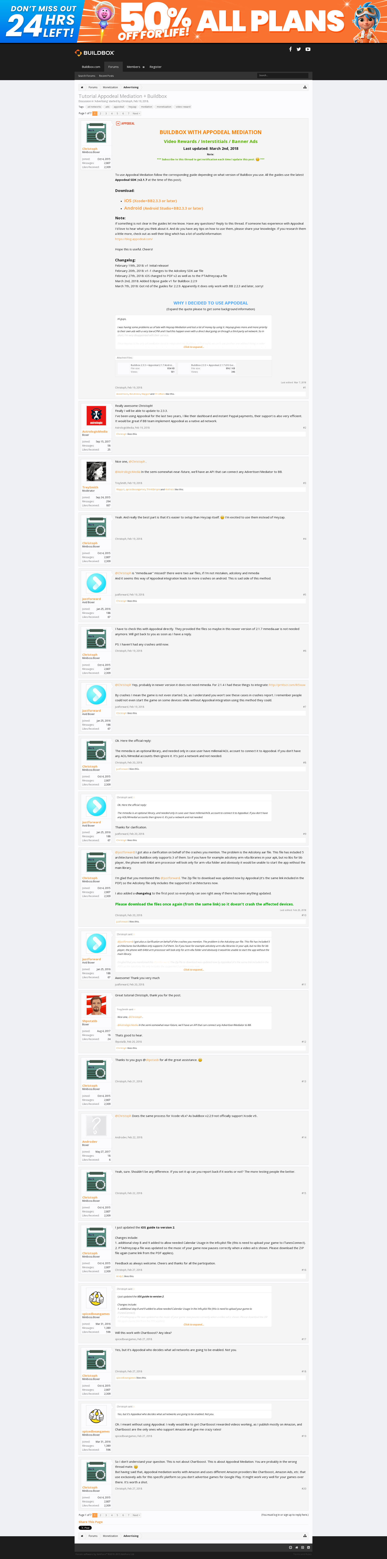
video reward (183, 106)
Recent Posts (106, 76)
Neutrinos (135, 393)
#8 (304, 762)
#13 (304, 1081)
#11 (304, 984)
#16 (304, 1270)
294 (108, 501)
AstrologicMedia (94, 431)
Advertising (101, 101)
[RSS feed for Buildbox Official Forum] (308, 1547)
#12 (304, 1041)
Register (156, 67)
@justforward (124, 852)
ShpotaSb (89, 1021)
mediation (146, 106)
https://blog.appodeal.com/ (134, 239)
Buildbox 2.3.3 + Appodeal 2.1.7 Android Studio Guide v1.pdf (163, 365)
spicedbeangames (135, 489)
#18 (304, 1371)
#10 (304, 915)
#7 (304, 707)
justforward (91, 599)
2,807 (107, 163)
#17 (304, 1339)
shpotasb (152, 1060)
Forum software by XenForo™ (105, 1554)
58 (109, 445)
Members (133, 67)
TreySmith (90, 487)
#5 (304, 594)
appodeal (119, 106)
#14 (304, 1137)
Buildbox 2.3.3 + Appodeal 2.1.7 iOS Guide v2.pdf (217, 365)
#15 (304, 1193)
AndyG (120, 1276)
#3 (304, 483)
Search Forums (86, 76)
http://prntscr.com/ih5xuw (287, 685)
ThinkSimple (153, 489)
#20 (304, 1488)
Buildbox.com (91, 67)
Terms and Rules (302, 1554)
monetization (164, 106)
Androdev (89, 1141)
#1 (304, 387)
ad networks (94, 106)
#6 (304, 651)
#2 (304, 427)
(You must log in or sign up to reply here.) (284, 1515)
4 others (169, 489)
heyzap (132, 106)
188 (108, 613)
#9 (304, 834)
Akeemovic (122, 393)
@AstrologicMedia (127, 472)
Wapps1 (145, 393)
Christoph (126, 101)
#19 (304, 1436)
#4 (304, 539)
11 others (160, 393)
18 (109, 1035)
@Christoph (137, 461)
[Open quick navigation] (305, 87)
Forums (113, 67)
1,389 (107, 1328)
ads (107, 106)
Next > (136, 113)
